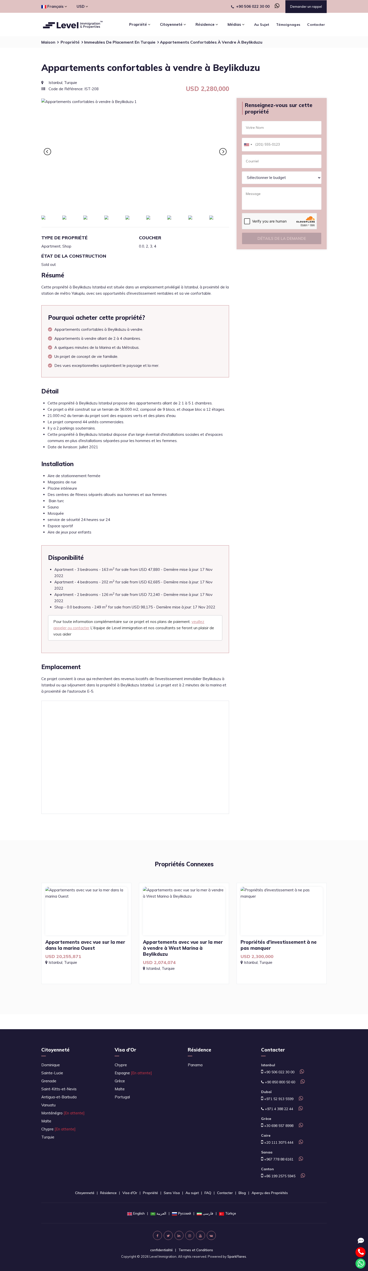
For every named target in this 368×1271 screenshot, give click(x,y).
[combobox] (248, 144)
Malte (46, 1121)
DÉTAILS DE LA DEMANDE (281, 238)
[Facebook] (157, 1235)
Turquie (47, 1137)
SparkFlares (236, 1256)
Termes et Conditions (195, 1250)
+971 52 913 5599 (278, 1099)
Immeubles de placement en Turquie (119, 42)
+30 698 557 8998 (278, 1125)
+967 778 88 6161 (278, 1159)
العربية (161, 1213)
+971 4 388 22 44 (278, 1109)
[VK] (211, 1235)
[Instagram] (189, 1235)
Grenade (48, 1081)
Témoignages (288, 24)
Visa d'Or (125, 1050)
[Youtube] (200, 1235)
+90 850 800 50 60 (279, 1082)
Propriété (70, 42)
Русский (184, 1213)
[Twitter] (168, 1235)
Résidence (199, 1050)
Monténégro (63, 1113)
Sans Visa (172, 1193)
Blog (242, 1193)
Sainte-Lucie (52, 1073)
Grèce (120, 1081)
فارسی (208, 1213)
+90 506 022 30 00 (253, 6)
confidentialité (161, 1250)
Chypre (58, 1129)
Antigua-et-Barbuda (59, 1097)
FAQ (208, 1193)
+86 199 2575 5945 (279, 1176)
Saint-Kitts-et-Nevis (59, 1089)
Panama (195, 1065)
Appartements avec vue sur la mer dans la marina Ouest (85, 945)
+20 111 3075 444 (278, 1142)
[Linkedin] (178, 1235)
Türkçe (230, 1213)
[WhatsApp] (275, 6)
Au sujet (261, 24)
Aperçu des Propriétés (270, 1193)
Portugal (122, 1097)
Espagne (133, 1073)
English (139, 1213)
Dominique (50, 1065)
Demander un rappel (306, 7)
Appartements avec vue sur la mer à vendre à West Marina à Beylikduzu (183, 948)
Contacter (316, 24)
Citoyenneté (55, 1050)
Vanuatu (48, 1105)
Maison (48, 42)
